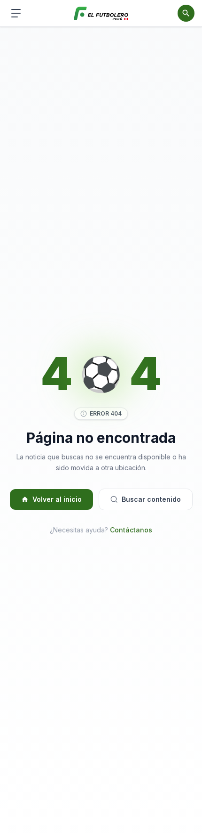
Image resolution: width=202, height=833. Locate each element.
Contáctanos (131, 530)
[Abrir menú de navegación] (16, 13)
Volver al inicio (57, 499)
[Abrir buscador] (186, 13)
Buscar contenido (151, 499)
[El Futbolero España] (101, 13)
